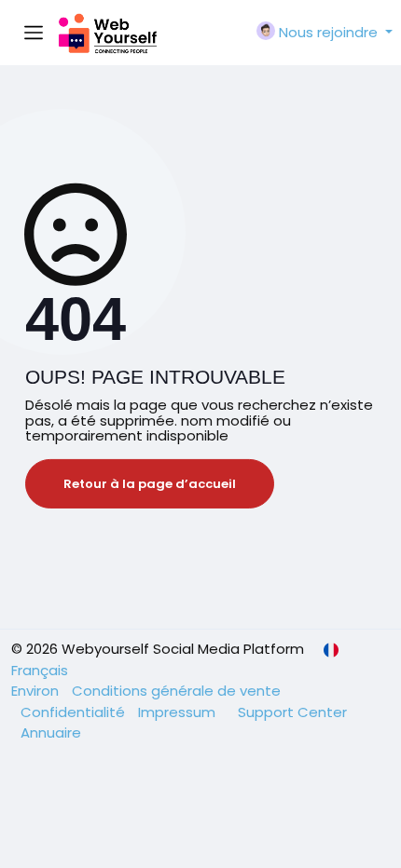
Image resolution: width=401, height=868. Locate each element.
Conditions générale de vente (176, 690)
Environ (36, 690)
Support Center (292, 712)
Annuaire (51, 732)
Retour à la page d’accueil (149, 484)
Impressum (178, 712)
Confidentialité (75, 712)
